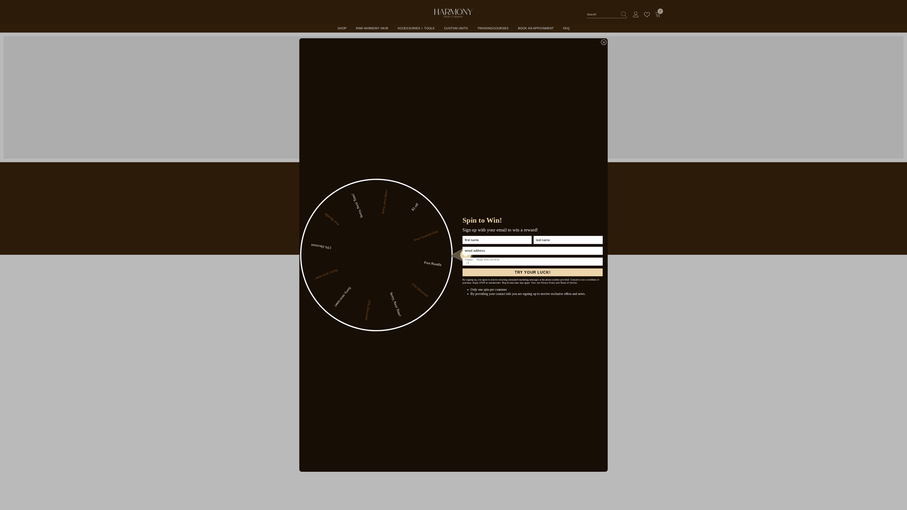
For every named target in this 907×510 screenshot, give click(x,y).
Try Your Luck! (532, 272)
